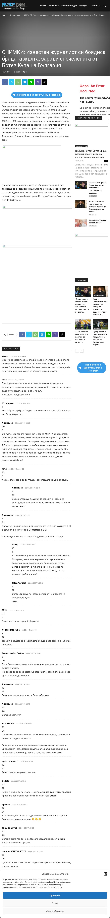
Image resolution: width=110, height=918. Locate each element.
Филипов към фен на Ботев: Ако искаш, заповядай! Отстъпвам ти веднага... (98, 188)
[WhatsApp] (18, 82)
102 (106, 161)
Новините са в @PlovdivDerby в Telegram (38, 94)
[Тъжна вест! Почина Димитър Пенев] (81, 223)
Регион (95, 6)
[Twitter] (11, 82)
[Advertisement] (36, 314)
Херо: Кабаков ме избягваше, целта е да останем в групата (81, 337)
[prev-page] (77, 351)
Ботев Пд (53, 6)
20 (26, 72)
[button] (105, 874)
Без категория (15, 15)
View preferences (55, 911)
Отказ (55, 903)
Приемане (55, 895)
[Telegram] (25, 82)
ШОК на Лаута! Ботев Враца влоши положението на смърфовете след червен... (91, 154)
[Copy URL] (44, 82)
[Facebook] (5, 82)
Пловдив (83, 6)
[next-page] (82, 351)
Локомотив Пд (68, 6)
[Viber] (38, 82)
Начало (43, 6)
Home (4, 15)
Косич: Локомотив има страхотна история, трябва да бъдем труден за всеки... (97, 206)
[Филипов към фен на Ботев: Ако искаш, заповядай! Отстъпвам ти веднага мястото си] (81, 185)
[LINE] (31, 82)
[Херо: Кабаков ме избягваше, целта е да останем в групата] (83, 324)
